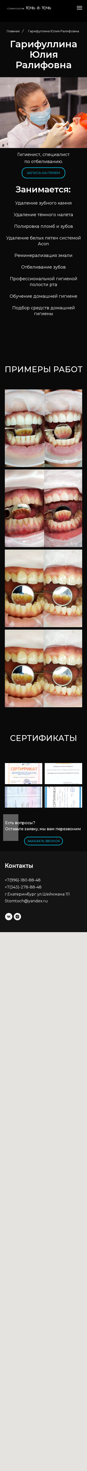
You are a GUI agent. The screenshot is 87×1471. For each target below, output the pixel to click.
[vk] (8, 916)
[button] (43, 841)
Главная (13, 31)
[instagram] (17, 916)
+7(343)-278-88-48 (23, 887)
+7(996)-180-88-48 (23, 880)
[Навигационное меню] (79, 7)
